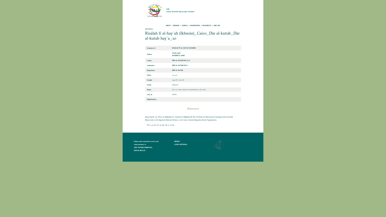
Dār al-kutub (177, 70)
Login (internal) (180, 144)
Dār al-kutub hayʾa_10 (181, 60)
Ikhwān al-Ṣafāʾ (178, 55)
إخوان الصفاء (176, 53)
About (168, 25)
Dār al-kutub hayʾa (179, 65)
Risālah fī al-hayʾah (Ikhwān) (184, 48)
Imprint (177, 141)
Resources (206, 25)
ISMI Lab (217, 25)
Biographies (195, 25)
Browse (176, 25)
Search (185, 25)
